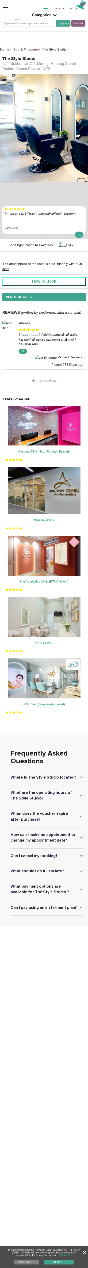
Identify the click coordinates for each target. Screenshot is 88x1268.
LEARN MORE (26, 1262)
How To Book (44, 281)
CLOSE (57, 1262)
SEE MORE (65, 1255)
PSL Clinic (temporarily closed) (44, 704)
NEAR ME (78, 23)
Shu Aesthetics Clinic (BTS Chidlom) (44, 581)
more (5, 269)
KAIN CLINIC (44, 643)
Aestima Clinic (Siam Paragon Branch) (44, 451)
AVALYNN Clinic (44, 520)
